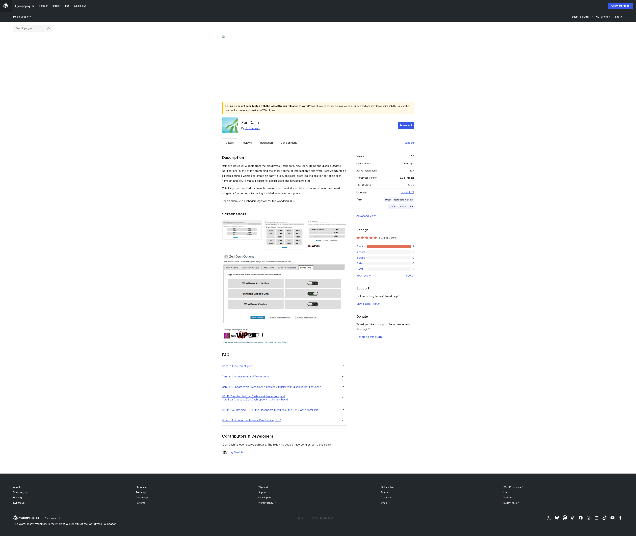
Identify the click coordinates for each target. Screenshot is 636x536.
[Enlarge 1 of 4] (257, 224)
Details (229, 142)
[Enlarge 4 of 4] (342, 257)
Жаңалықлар (20, 492)
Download (406, 125)
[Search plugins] (48, 28)
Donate (386, 497)
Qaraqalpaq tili (52, 518)
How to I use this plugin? (237, 366)
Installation (266, 142)
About (16, 487)
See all (410, 275)
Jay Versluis (252, 128)
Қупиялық (19, 502)
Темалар (141, 492)
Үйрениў (263, 487)
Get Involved (388, 487)
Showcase (141, 487)
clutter (388, 199)
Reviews (246, 142)
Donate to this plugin (369, 337)
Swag (385, 502)
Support (409, 142)
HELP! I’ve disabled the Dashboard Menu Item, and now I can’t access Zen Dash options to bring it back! (255, 398)
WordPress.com (514, 487)
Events (384, 492)
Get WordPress (620, 5)
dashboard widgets (403, 199)
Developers (264, 497)
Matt (507, 492)
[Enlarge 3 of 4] (342, 224)
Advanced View (366, 216)
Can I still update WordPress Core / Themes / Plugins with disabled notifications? (271, 387)
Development (289, 142)
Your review (363, 275)
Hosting (17, 497)
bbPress (509, 497)
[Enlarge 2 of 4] (299, 224)
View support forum (368, 303)
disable (392, 206)
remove (402, 206)
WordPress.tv (267, 502)
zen (411, 206)
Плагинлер (142, 497)
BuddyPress (512, 502)
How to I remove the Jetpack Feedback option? (251, 420)
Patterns (140, 502)
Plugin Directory (22, 16)
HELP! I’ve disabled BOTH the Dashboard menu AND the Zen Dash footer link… (271, 410)
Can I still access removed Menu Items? (246, 376)
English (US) (407, 192)
